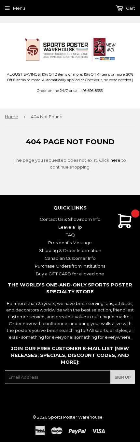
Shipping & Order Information (70, 250)
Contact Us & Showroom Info (70, 219)
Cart (130, 8)
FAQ (70, 234)
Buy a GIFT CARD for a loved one (70, 273)
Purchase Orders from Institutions (70, 266)
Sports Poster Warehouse (75, 417)
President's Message (70, 242)
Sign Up (123, 377)
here (115, 160)
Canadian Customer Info (70, 258)
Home (11, 116)
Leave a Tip (70, 227)
